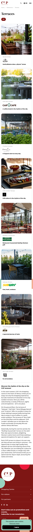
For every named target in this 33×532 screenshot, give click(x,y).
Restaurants (10, 7)
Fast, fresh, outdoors (9, 289)
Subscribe (24, 518)
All (3, 19)
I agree (16, 527)
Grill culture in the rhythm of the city (14, 198)
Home (2, 7)
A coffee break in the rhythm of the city (15, 109)
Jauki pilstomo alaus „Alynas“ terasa (14, 64)
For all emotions (8, 379)
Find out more (14, 523)
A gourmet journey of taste (11, 334)
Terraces (17, 7)
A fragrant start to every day (12, 153)
